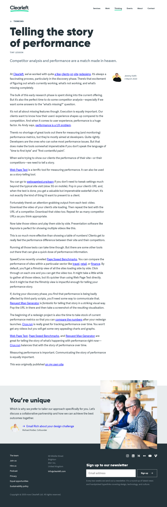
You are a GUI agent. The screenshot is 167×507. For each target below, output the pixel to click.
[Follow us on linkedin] (133, 456)
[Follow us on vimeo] (155, 456)
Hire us (13, 465)
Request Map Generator (24, 303)
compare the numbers (68, 319)
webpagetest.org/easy (40, 181)
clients (65, 74)
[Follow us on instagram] (127, 456)
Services (96, 8)
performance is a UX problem (53, 125)
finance (95, 264)
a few (58, 74)
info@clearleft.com (57, 471)
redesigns (85, 74)
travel (76, 264)
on (71, 74)
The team (14, 455)
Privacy (13, 476)
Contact (151, 8)
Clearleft (18, 74)
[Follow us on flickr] (144, 456)
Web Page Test (19, 170)
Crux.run (27, 324)
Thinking (118, 8)
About (140, 8)
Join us (13, 460)
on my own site (54, 364)
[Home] (19, 8)
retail (84, 264)
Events (130, 8)
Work (107, 8)
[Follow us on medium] (138, 456)
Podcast (13, 470)
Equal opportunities (19, 481)
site (76, 74)
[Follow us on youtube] (150, 456)
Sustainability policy (19, 486)
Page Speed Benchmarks (62, 259)
